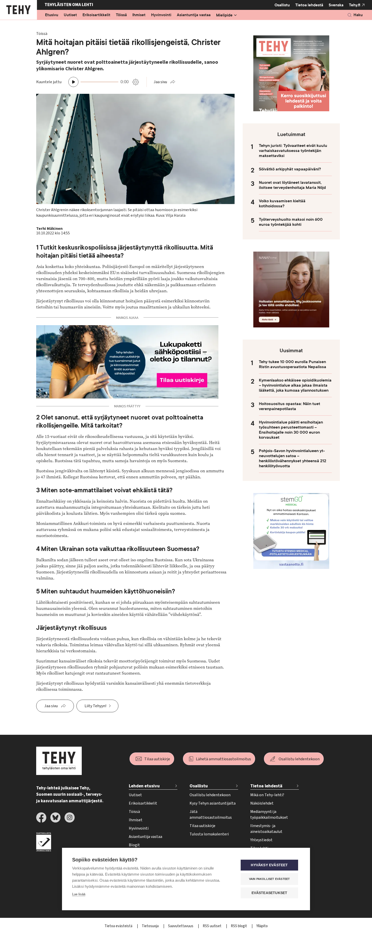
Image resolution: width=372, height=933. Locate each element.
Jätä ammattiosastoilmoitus (211, 814)
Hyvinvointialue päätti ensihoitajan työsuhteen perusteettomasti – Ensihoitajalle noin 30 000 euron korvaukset (291, 430)
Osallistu (282, 5)
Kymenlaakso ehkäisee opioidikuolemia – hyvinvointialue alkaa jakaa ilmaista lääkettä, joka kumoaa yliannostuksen (295, 385)
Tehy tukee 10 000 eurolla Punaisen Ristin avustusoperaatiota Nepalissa (292, 364)
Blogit (134, 845)
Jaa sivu (160, 82)
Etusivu (51, 15)
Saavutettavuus (181, 926)
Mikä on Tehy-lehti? (267, 795)
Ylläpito (262, 926)
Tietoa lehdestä (309, 5)
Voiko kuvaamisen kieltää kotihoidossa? (282, 203)
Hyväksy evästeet (269, 865)
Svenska (336, 5)
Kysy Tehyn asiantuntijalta (213, 803)
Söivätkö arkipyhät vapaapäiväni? (290, 169)
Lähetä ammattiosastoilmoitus (223, 759)
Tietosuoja (150, 926)
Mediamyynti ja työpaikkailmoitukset (269, 814)
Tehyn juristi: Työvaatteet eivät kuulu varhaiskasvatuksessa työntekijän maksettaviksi (293, 150)
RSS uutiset (212, 926)
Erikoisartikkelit (96, 15)
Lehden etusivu (144, 786)
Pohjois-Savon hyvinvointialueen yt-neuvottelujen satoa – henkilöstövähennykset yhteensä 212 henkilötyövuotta (292, 458)
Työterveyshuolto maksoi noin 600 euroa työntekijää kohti (291, 222)
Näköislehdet (262, 803)
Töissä (121, 15)
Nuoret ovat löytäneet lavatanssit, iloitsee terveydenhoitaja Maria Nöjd (292, 185)
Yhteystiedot (261, 840)
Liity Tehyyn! (95, 706)
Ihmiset (139, 15)
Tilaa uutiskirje (157, 759)
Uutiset (70, 15)
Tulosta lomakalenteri (209, 834)
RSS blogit (239, 926)
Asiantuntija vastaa (194, 15)
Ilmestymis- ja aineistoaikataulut (266, 828)
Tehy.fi (354, 5)
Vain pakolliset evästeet (269, 878)
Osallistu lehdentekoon (299, 759)
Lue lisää (78, 894)
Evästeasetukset (269, 893)
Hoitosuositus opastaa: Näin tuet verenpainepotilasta (289, 406)
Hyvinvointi (161, 15)
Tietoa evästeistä (119, 926)
